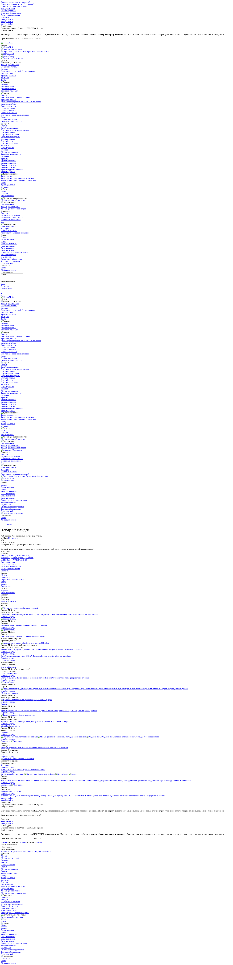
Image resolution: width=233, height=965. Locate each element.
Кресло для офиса (8, 106)
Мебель (12, 297)
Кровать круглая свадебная (12, 169)
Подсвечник (6, 257)
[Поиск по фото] (3, 278)
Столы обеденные (8, 110)
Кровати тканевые (8, 161)
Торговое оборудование (11, 261)
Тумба (3, 80)
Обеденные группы (9, 67)
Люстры (4, 213)
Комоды (4, 69)
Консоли (4, 117)
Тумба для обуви (8, 185)
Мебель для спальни (9, 152)
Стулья (4, 126)
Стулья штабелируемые (10, 137)
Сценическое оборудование (12, 259)
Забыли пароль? (7, 288)
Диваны (4, 84)
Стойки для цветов (9, 119)
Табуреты (5, 145)
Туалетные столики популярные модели (17, 178)
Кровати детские (8, 172)
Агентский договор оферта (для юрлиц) (17, 4)
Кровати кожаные (8, 163)
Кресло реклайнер (8, 104)
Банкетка (4, 191)
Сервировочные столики (11, 121)
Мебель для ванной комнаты (13, 200)
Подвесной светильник (10, 215)
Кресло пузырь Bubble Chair (37, 643)
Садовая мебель (7, 204)
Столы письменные (9, 113)
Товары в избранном (24, 851)
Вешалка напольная (9, 244)
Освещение (17, 450)
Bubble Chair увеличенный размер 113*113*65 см (61, 649)
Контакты (5, 17)
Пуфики (4, 150)
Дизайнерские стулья (9, 128)
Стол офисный (7, 263)
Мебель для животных (10, 207)
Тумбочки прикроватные (11, 154)
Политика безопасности (11, 13)
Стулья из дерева (8, 132)
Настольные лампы (9, 231)
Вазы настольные (8, 250)
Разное (11, 480)
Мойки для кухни (8, 270)
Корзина (4, 590)
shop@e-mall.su (7, 19)
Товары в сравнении (42, 851)
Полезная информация (10, 15)
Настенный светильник (11, 220)
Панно (3, 242)
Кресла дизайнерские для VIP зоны (15, 97)
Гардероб (5, 156)
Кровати (4, 159)
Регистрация (6, 286)
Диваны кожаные (8, 86)
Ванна (3, 268)
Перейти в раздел (8, 617)
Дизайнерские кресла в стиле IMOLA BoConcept (21, 102)
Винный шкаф (7, 73)
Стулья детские (7, 148)
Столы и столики (8, 108)
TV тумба (5, 78)
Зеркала (4, 237)
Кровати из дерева (8, 165)
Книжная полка (7, 196)
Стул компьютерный (9, 143)
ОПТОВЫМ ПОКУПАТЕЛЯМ (14, 6)
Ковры (11, 478)
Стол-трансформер (9, 673)
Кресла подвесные (8, 100)
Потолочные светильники (12, 217)
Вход (3, 284)
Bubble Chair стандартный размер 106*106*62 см (21, 649)
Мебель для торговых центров (13, 209)
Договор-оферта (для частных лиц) (15, 2)
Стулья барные (7, 141)
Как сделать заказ (8, 9)
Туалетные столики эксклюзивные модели (18, 180)
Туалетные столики (9, 176)
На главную (13, 538)
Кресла (4, 95)
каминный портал (8, 255)
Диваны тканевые (8, 89)
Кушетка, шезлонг (8, 76)
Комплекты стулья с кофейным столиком (18, 71)
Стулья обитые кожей (10, 134)
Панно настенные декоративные (14, 252)
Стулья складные (8, 139)
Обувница (5, 187)
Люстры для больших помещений (15, 233)
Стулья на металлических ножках (15, 130)
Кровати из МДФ (8, 167)
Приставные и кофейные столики (15, 115)
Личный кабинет (8, 593)
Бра (2, 222)
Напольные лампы (8, 226)
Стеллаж (4, 193)
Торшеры (5, 228)
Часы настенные (8, 246)
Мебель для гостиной (10, 65)
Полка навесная (7, 239)
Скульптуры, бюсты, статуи (37, 476)
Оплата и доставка (8, 11)
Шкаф (3, 183)
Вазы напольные (8, 248)
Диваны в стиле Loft (9, 91)
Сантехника (18, 513)
